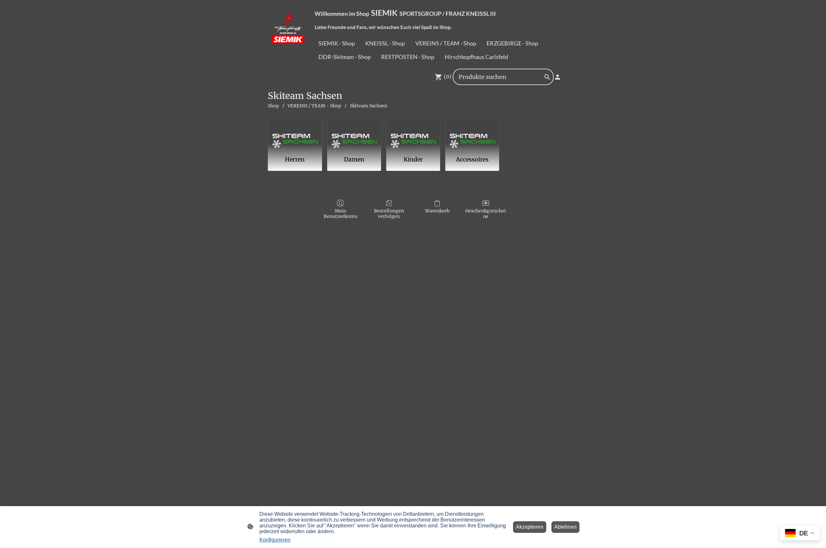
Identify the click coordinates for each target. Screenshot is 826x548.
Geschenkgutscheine (485, 213)
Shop (273, 106)
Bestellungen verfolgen (389, 213)
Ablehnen (565, 527)
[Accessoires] (472, 133)
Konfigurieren (274, 540)
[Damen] (354, 133)
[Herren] (295, 133)
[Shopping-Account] (557, 77)
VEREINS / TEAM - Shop (314, 106)
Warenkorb (437, 211)
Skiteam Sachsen (368, 106)
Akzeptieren (529, 527)
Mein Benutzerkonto (341, 213)
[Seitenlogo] (288, 33)
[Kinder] (413, 133)
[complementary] (800, 534)
